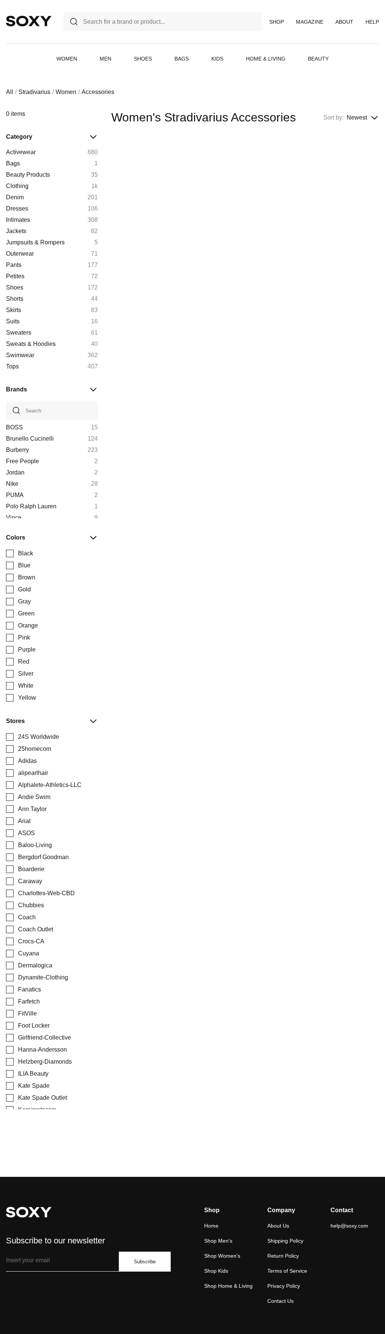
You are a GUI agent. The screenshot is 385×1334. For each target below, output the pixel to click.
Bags (181, 59)
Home (211, 1226)
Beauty (318, 59)
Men (105, 59)
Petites (15, 276)
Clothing (17, 186)
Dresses (17, 208)
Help (372, 22)
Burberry (17, 450)
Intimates (18, 220)
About (344, 22)
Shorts (14, 299)
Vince (13, 517)
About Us (278, 1226)
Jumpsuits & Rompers (35, 242)
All (9, 92)
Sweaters (18, 332)
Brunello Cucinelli (30, 438)
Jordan (15, 472)
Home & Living (265, 59)
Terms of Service (287, 1271)
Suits (13, 321)
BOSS (14, 427)
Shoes (143, 59)
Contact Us (280, 1301)
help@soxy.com (349, 1226)
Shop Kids (216, 1271)
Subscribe (145, 1261)
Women (66, 59)
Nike (12, 484)
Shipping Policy (285, 1241)
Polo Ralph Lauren (31, 506)
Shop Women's (222, 1256)
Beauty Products (28, 174)
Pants (13, 265)
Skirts (13, 310)
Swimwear (20, 355)
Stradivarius (34, 92)
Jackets (16, 231)
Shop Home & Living (228, 1286)
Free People (22, 461)
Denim (15, 197)
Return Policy (283, 1256)
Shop (276, 22)
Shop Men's (218, 1241)
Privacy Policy (283, 1286)
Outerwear (20, 253)
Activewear (21, 152)
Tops (12, 366)
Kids (217, 59)
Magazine (309, 22)
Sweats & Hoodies (31, 344)
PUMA (15, 495)
